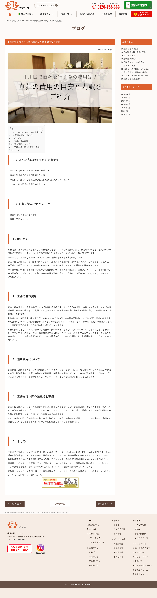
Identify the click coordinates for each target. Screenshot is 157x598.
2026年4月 (125, 108)
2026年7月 (125, 98)
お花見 (128, 66)
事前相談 (123, 14)
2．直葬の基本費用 (19, 141)
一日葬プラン (95, 557)
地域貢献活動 (140, 534)
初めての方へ (27, 14)
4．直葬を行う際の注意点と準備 (25, 147)
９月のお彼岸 (131, 79)
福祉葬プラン (95, 565)
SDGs (137, 529)
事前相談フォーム (140, 570)
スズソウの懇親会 (132, 62)
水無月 (128, 55)
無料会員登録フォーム (142, 565)
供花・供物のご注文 (45, 5)
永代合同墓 (118, 557)
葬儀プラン (45, 14)
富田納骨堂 (118, 548)
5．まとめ (15, 150)
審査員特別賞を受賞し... (135, 52)
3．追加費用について (20, 144)
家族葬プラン (95, 561)
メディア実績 (140, 525)
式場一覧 (65, 14)
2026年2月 (125, 114)
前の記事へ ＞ (105, 504)
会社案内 (136, 520)
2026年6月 (125, 101)
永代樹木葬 (118, 552)
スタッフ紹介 (138, 552)
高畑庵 (116, 525)
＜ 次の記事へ (14, 504)
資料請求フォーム (140, 574)
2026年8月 (125, 94)
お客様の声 (107, 14)
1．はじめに (16, 138)
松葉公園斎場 (119, 529)
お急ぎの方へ (93, 525)
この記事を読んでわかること (24, 135)
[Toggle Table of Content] (39, 129)
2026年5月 (125, 104)
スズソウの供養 (118, 539)
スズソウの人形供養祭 (134, 76)
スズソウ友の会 (87, 14)
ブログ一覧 (60, 504)
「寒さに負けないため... (135, 69)
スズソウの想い (94, 534)
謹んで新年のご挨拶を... (135, 72)
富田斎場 (117, 534)
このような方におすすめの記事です (26, 132)
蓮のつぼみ (130, 49)
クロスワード (130, 59)
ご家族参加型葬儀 (96, 542)
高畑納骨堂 (118, 544)
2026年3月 (125, 111)
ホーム (90, 520)
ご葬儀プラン (93, 548)
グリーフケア (95, 538)
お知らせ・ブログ (140, 557)
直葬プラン (94, 552)
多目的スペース (141, 538)
